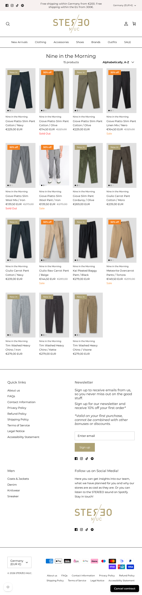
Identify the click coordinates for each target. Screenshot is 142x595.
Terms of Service (18, 425)
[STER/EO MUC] (71, 24)
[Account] (125, 24)
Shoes (80, 42)
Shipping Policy (18, 419)
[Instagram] (12, 5)
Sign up (85, 447)
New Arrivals (19, 42)
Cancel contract (124, 588)
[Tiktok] (17, 5)
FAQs (11, 396)
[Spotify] (22, 5)
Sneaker (13, 496)
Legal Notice (16, 431)
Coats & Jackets (18, 478)
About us (13, 390)
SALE (127, 42)
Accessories (61, 42)
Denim (12, 484)
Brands (95, 42)
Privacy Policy (16, 408)
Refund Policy (16, 413)
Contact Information (21, 402)
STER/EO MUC (24, 573)
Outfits (112, 42)
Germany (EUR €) (123, 5)
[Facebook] (7, 5)
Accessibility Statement (23, 437)
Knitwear (13, 490)
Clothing (40, 42)
